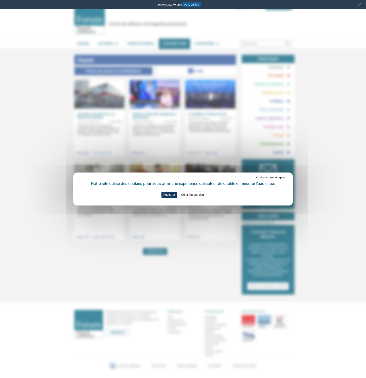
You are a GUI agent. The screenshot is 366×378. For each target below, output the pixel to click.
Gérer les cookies (192, 195)
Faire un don (191, 4)
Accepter (169, 195)
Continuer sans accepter (270, 177)
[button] (359, 4)
